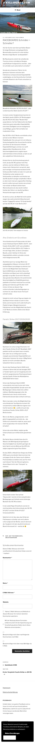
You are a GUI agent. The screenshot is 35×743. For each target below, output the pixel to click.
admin (21, 37)
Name (5, 583)
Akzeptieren (9, 737)
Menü (18, 10)
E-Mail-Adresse (8, 592)
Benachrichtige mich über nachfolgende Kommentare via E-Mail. (16, 636)
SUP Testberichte (16, 536)
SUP (6, 536)
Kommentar (7, 558)
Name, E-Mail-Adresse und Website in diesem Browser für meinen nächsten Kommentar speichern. (16, 614)
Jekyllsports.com (16, 2)
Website (5, 602)
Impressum (6, 688)
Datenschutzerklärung (10, 692)
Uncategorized (11, 537)
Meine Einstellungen (12, 733)
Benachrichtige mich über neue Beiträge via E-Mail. (17, 645)
